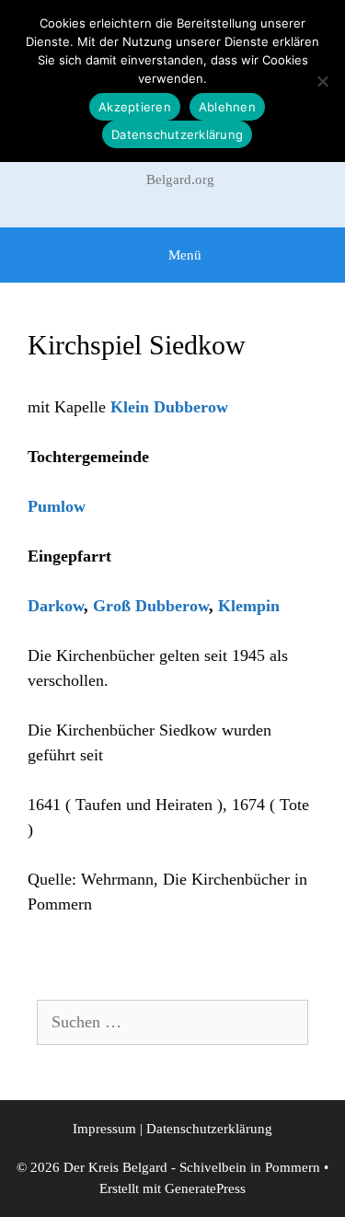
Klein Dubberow (169, 407)
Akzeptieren (134, 106)
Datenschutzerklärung (209, 1128)
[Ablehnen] (322, 81)
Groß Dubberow (151, 606)
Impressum (104, 1128)
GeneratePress (205, 1188)
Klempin (249, 606)
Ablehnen (227, 106)
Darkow (56, 606)
